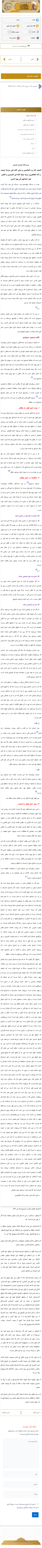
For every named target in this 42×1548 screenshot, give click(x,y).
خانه (33, 20)
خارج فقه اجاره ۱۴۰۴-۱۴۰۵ (19, 46)
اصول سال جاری (11, 26)
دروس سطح (15, 32)
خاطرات (33, 38)
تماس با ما (13, 38)
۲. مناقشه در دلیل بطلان (29, 125)
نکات (34, 32)
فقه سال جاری (31, 26)
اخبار (18, 20)
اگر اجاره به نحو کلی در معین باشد (26, 130)
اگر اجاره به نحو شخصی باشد (27, 134)
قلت (33, 148)
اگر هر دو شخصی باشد (28, 139)
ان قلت (32, 144)
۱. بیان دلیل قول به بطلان (29, 120)
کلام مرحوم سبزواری (31, 116)
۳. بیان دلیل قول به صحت (28, 153)
